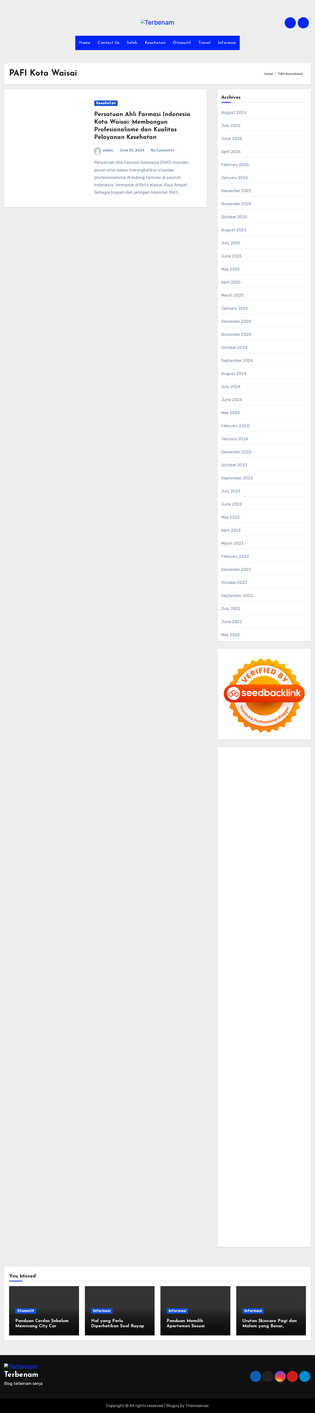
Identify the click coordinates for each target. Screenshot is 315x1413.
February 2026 (235, 164)
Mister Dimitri (244, 894)
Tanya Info (291, 1231)
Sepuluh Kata (259, 1217)
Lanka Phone (269, 761)
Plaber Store (248, 782)
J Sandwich (244, 1027)
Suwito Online (234, 1062)
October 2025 (234, 217)
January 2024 (234, 439)
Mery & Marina (250, 887)
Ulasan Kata (242, 1189)
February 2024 (235, 426)
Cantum (270, 1168)
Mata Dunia (251, 1048)
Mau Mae (237, 1055)
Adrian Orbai (256, 915)
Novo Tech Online (279, 880)
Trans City (286, 1048)
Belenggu (273, 1160)
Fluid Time (257, 943)
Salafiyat (274, 817)
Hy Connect (280, 859)
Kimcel (250, 761)
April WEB (277, 845)
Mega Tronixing (250, 922)
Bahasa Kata (259, 1238)
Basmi (257, 1154)
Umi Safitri (230, 1132)
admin (108, 150)
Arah (237, 1154)
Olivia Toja (251, 831)
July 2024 (231, 386)
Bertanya (229, 1140)
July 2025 (230, 243)
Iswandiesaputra (251, 1069)
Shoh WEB (230, 880)
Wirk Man (268, 1055)
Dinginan (229, 1196)
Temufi (255, 929)
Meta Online (232, 838)
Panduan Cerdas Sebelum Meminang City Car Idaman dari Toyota (42, 1326)
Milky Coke (230, 992)
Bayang (282, 1154)
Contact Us (108, 43)
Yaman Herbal (275, 999)
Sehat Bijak (293, 1132)
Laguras (228, 908)
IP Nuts (269, 985)
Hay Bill (264, 1020)
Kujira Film (272, 929)
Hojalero (228, 887)
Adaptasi (272, 1140)
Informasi (227, 43)
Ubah (279, 1182)
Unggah (265, 1182)
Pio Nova (291, 943)
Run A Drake (251, 1013)
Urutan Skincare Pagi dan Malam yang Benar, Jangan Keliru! (269, 1326)
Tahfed (252, 1055)
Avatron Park (233, 810)
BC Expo (246, 957)
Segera (277, 1203)
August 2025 (233, 230)
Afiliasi (245, 1140)
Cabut (256, 1168)
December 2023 (236, 452)
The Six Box (280, 978)
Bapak (285, 1189)
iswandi (228, 1069)
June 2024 (231, 399)
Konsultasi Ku (233, 1217)
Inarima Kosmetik (277, 971)
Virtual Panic (250, 873)
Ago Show (291, 894)
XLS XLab (253, 999)
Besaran (266, 1196)
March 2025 (232, 295)
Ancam (277, 1146)
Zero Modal (271, 782)
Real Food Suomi (266, 964)
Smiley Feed (232, 915)
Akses (271, 1175)
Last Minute (250, 971)
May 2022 (230, 634)
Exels (242, 908)
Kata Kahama (253, 817)
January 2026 (234, 177)
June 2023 (231, 504)
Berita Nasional (262, 1104)
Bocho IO (295, 1013)
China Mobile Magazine (265, 901)
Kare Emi (229, 936)
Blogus (172, 1405)
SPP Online (291, 908)
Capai (252, 1182)
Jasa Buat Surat (269, 866)
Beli (294, 1154)
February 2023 (235, 556)
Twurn (299, 810)
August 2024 (233, 373)
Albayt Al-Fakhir (256, 803)
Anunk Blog (245, 754)
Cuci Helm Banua (252, 1076)
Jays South (244, 845)
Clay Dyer (230, 1020)
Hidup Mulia (232, 901)
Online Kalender (235, 964)
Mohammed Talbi (258, 950)
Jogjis (227, 845)
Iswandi (228, 1076)
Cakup (285, 1168)
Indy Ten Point (254, 978)
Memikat (229, 1203)
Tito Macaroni (273, 1034)
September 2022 (237, 595)
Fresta (262, 845)
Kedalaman (285, 1196)
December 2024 (236, 321)
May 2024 (230, 412)
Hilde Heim (280, 789)
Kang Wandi (244, 1083)
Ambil (244, 1146)
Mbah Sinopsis (288, 838)
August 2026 (233, 112)
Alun (225, 1146)
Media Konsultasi (265, 1231)
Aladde (227, 852)
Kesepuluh (250, 1210)
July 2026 (231, 125)
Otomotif (182, 43)
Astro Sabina (258, 810)
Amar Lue (291, 929)
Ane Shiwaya (250, 936)
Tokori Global (242, 1006)
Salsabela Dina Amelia (256, 1097)
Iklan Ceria (293, 817)
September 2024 (237, 360)
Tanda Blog (283, 1224)
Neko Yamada (279, 775)
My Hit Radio (263, 852)
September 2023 (237, 478)
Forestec (248, 1020)
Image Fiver (232, 761)
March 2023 (232, 543)
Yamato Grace (249, 824)
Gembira (245, 1203)
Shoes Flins (231, 950)
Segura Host (277, 922)
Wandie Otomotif (272, 1083)
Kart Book (257, 908)
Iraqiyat (275, 943)
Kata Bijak (253, 838)
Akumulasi (259, 1146)
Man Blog (286, 1055)
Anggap (285, 1175)
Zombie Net (251, 880)
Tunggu (292, 1182)
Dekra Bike (289, 957)
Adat (286, 1140)
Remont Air (282, 1020)
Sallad (288, 887)
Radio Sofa (282, 1062)
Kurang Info (288, 1097)
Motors (227, 754)
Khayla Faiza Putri (284, 1069)
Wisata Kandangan (276, 1090)
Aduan (298, 1168)
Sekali (290, 1203)
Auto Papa (281, 803)
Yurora (292, 831)
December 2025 (236, 190)
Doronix (289, 761)
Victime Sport (248, 985)
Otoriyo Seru (288, 985)
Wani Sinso (297, 845)
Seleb (132, 43)
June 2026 (231, 138)
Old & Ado (250, 992)
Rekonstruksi (269, 894)
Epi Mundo (230, 817)
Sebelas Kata (268, 1118)
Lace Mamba (245, 768)
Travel (204, 43)
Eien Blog (273, 887)
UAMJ (238, 999)
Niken (301, 1055)
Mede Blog (293, 936)
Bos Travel (230, 1048)
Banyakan (248, 1196)
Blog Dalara (281, 810)
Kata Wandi (279, 1076)
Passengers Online (275, 796)
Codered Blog (233, 943)
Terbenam (242, 1160)
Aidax (263, 859)
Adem (240, 1175)
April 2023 (231, 530)
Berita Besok (256, 1111)
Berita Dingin (285, 1217)
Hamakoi (245, 866)
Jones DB (262, 1041)
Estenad (228, 866)
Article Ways (266, 957)
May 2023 (230, 517)
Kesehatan (155, 43)
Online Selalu (293, 1118)
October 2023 (234, 465)
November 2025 (236, 204)
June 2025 (231, 256)
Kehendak (230, 1210)
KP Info (250, 859)
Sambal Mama (288, 852)
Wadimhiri (230, 796)
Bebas (257, 1160)
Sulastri (295, 873)
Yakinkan (262, 1203)
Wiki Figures (255, 775)
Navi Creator (259, 1062)
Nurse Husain (275, 873)
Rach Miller (297, 901)
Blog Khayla (247, 1090)
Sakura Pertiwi (263, 1126)
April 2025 (231, 282)
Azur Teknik (268, 754)
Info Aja (274, 1132)
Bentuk (228, 1168)
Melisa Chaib (273, 831)
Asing (226, 1154)
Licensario (230, 978)
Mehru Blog (295, 824)
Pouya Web (273, 936)
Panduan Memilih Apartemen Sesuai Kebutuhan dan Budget (191, 1326)
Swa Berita (231, 831)
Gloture (273, 908)
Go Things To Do (245, 1034)
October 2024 (234, 347)
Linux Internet (269, 1027)
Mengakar (256, 1175)
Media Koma (232, 1111)
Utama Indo (232, 859)
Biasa (288, 1160)
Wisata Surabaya (287, 1041)
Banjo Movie (275, 1013)
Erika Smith (278, 915)
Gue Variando (273, 992)
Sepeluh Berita (235, 1231)
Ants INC (248, 796)
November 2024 (236, 334)
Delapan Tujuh (293, 754)
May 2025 (230, 269)
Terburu (243, 1168)
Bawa (226, 1160)
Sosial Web (278, 1111)
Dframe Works (257, 789)
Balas (269, 1154)
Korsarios (229, 971)
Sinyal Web (287, 1104)
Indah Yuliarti (253, 1132)
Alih (234, 1146)
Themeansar (197, 1405)
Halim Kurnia (289, 1126)
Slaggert (243, 852)
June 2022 (231, 621)
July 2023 (230, 491)
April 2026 (231, 151)
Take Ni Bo (291, 782)
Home (84, 43)
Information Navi (236, 1041)
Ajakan (227, 1175)
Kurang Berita (234, 1104)
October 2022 (234, 582)
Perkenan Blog (234, 1224)
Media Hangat (234, 1238)
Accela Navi (232, 789)
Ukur (225, 1189)
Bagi (247, 1154)
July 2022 (231, 608)
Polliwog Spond (272, 768)
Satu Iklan (246, 1118)
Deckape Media (269, 1006)
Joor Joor (284, 950)
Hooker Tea (238, 929)
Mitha (269, 838)
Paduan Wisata (235, 1126)
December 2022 (236, 569)
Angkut (291, 1146)
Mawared (291, 964)
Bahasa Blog (260, 1224)
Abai (296, 1140)
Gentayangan (266, 1189)
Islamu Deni (273, 824)
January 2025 (234, 308)
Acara (257, 1140)
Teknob (269, 1048)
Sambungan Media (278, 1210)
